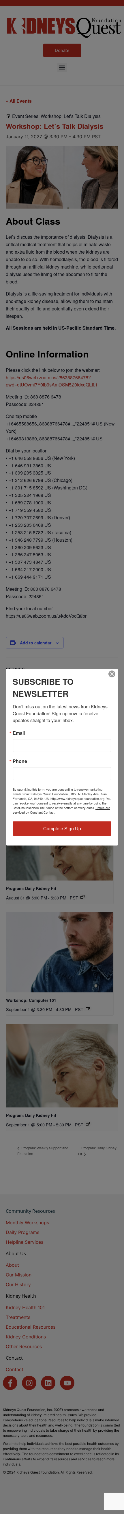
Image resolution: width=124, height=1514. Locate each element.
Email (19, 733)
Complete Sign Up (62, 828)
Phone (20, 761)
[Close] (112, 673)
